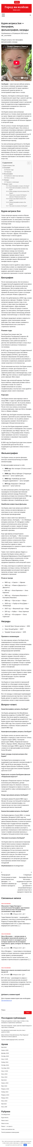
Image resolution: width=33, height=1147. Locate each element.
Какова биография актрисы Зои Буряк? (17, 203)
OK (25, 1145)
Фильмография (8, 174)
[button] (28, 163)
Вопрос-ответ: (8, 184)
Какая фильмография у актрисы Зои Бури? (19, 188)
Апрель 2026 (4, 1050)
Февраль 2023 (5, 1095)
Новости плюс (5, 1123)
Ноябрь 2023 (4, 1092)
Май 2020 (4, 1104)
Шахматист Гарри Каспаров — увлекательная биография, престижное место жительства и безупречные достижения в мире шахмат (15, 908)
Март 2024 (4, 1086)
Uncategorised (18, 866)
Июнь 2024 (4, 1077)
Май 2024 (4, 1080)
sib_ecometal (6, 35)
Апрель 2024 (4, 1083)
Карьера (9, 172)
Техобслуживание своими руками (10, 1132)
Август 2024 (4, 1071)
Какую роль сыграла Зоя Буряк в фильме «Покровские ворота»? (18, 196)
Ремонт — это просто (6, 1126)
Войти (17, 2)
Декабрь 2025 (5, 1053)
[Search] (30, 15)
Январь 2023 (4, 1098)
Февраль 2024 (5, 1089)
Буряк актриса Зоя (9, 165)
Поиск (3, 1010)
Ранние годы (10, 170)
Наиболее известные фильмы (14, 176)
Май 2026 (4, 1047)
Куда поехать (4, 1117)
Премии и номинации (12, 182)
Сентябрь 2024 (5, 1068)
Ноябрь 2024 (4, 1062)
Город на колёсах (16, 7)
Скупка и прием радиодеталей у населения (12, 1039)
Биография (7, 167)
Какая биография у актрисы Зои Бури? (19, 186)
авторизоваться (6, 1001)
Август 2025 (4, 1059)
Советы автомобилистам (7, 1129)
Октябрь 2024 (5, 1065)
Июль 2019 (4, 1107)
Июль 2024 (4, 1074)
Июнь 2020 (4, 1101)
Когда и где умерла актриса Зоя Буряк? (17, 199)
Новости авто (4, 1120)
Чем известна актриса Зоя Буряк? (18, 206)
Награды (6, 180)
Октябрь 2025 (5, 1056)
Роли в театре (11, 178)
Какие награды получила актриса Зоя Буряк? (19, 192)
